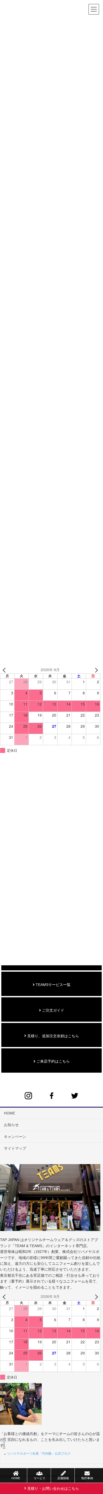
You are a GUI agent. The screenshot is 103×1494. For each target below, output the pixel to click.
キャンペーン (15, 1137)
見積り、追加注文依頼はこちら (52, 1036)
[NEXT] (95, 669)
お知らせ (11, 1125)
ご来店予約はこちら (52, 1061)
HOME (9, 1113)
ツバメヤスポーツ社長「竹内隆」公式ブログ (39, 1453)
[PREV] (5, 669)
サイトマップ (15, 1148)
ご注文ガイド (52, 1010)
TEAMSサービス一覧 (53, 985)
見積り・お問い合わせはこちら (52, 1488)
